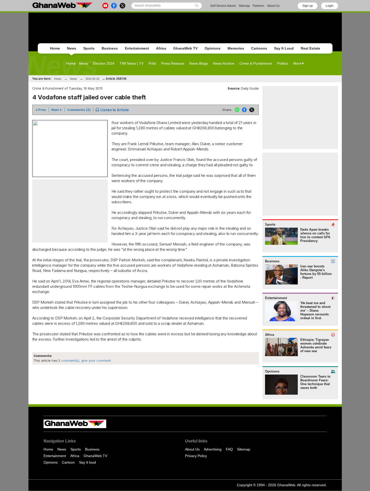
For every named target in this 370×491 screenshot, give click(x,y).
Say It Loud (284, 48)
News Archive (223, 63)
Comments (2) (78, 110)
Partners (258, 6)
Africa (161, 48)
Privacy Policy (196, 456)
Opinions (212, 48)
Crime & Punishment (255, 63)
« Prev (40, 110)
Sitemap (244, 6)
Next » (56, 110)
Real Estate (310, 48)
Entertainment (137, 48)
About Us (273, 6)
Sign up (307, 6)
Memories (236, 48)
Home (55, 48)
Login (330, 6)
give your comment (96, 360)
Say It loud (87, 462)
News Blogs (198, 63)
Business (110, 48)
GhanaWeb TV (185, 48)
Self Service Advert (223, 6)
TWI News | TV (131, 63)
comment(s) (69, 360)
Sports (89, 48)
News (71, 48)
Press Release (172, 63)
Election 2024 (104, 63)
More (297, 63)
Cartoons (259, 48)
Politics (282, 63)
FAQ (229, 449)
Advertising (212, 449)
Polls (152, 63)
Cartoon (68, 462)
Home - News (77, 63)
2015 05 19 (92, 78)
